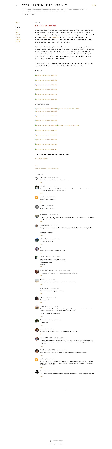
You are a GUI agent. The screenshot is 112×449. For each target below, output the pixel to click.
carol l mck (43, 225)
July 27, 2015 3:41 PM (55, 239)
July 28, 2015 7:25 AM (48, 329)
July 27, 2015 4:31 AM (53, 177)
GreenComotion (45, 257)
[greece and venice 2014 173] (46, 99)
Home (24, 14)
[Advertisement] (65, 418)
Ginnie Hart (43, 177)
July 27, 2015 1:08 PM (53, 214)
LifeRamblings (44, 239)
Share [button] (17, 23)
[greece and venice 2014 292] (46, 130)
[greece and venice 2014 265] (46, 116)
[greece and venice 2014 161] (46, 85)
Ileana (42, 206)
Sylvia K (42, 186)
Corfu (46, 37)
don (41, 329)
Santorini (55, 37)
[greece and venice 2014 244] (46, 120)
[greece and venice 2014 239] (46, 144)
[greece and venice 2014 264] (46, 111)
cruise (18, 35)
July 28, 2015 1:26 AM (51, 297)
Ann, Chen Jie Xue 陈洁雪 (47, 350)
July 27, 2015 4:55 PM (47, 248)
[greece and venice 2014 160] (46, 80)
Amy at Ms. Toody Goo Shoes (49, 270)
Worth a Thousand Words (45, 5)
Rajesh (42, 279)
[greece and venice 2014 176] (46, 94)
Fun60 (42, 197)
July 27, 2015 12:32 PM (51, 186)
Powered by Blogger (57, 440)
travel (18, 42)
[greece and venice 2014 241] (46, 149)
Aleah (42, 371)
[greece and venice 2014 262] (46, 109)
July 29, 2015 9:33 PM (49, 359)
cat (17, 30)
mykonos (18, 39)
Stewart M (43, 306)
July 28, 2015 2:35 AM (52, 306)
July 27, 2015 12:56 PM (50, 205)
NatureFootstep (45, 320)
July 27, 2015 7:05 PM (56, 256)
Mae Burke (60, 444)
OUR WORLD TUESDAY (41, 159)
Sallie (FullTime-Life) (46, 338)
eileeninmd (43, 214)
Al (40, 248)
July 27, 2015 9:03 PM (64, 270)
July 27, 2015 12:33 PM (50, 197)
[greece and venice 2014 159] (46, 75)
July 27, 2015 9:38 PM (50, 279)
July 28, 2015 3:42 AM (56, 320)
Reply (41, 182)
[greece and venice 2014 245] (68, 125)
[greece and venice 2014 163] (46, 89)
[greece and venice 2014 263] (68, 109)
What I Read (31, 14)
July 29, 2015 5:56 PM (61, 350)
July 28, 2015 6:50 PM (58, 337)
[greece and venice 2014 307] (46, 135)
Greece (18, 37)
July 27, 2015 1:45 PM (52, 225)
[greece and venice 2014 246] (46, 125)
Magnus (43, 297)
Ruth (41, 359)
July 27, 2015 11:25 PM (53, 288)
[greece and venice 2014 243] (46, 140)
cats (17, 32)
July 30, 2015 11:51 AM (49, 371)
